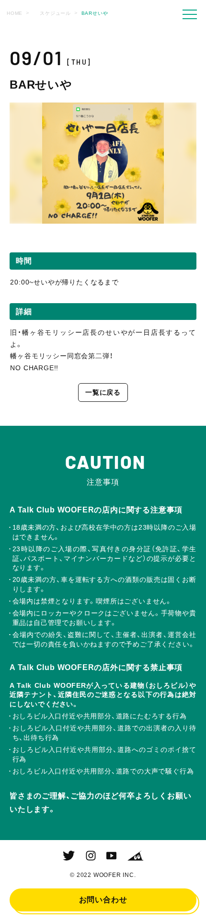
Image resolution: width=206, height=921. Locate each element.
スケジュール (55, 13)
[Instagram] (91, 856)
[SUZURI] (135, 856)
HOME (15, 13)
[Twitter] (69, 856)
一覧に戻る (103, 392)
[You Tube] (111, 856)
